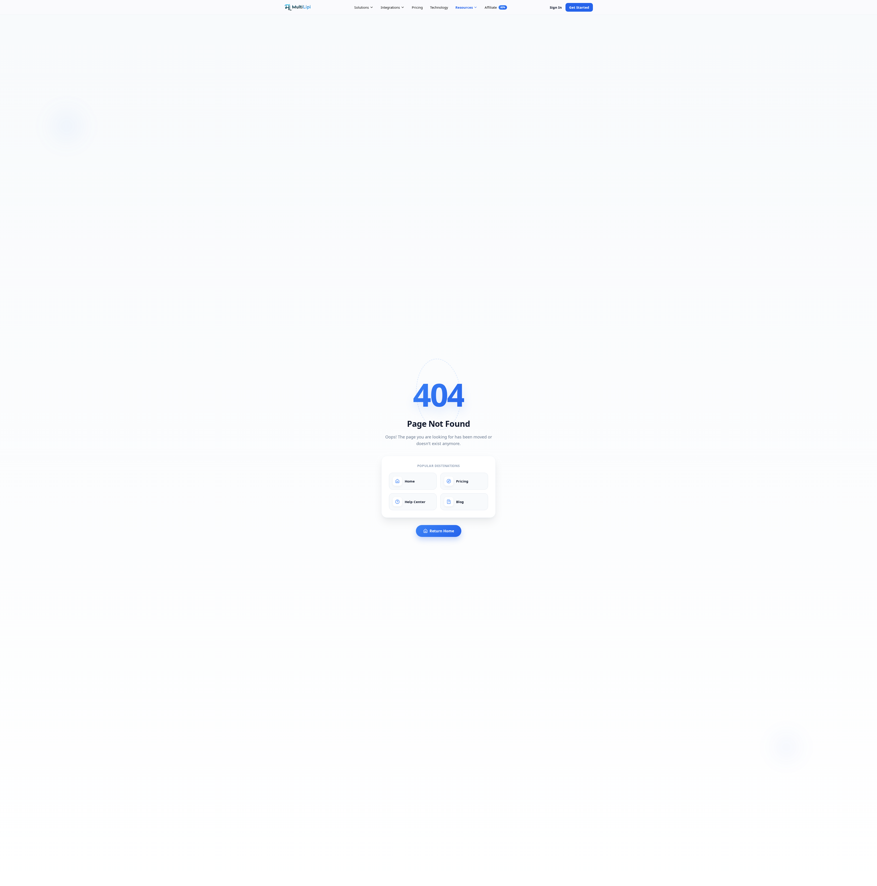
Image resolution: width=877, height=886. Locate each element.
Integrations (390, 7)
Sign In (556, 7)
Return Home (442, 530)
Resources (464, 7)
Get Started (579, 7)
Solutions (361, 7)
